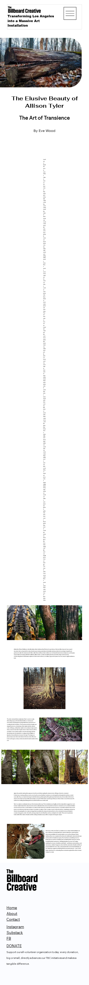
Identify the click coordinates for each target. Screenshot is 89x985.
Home (11, 907)
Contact (13, 919)
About (11, 913)
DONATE (14, 945)
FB (8, 938)
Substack (14, 932)
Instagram (15, 926)
